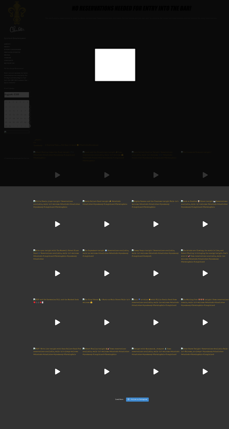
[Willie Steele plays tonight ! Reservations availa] (57, 224)
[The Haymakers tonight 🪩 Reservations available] (107, 273)
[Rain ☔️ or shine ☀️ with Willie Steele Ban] (156, 322)
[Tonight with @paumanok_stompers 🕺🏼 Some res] (156, 372)
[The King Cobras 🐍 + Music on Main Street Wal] (107, 322)
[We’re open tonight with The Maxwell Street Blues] (57, 273)
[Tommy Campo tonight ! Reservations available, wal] (156, 273)
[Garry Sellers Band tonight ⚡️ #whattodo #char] (107, 224)
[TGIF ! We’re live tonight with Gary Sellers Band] (57, 372)
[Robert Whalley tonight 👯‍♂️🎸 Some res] (107, 372)
